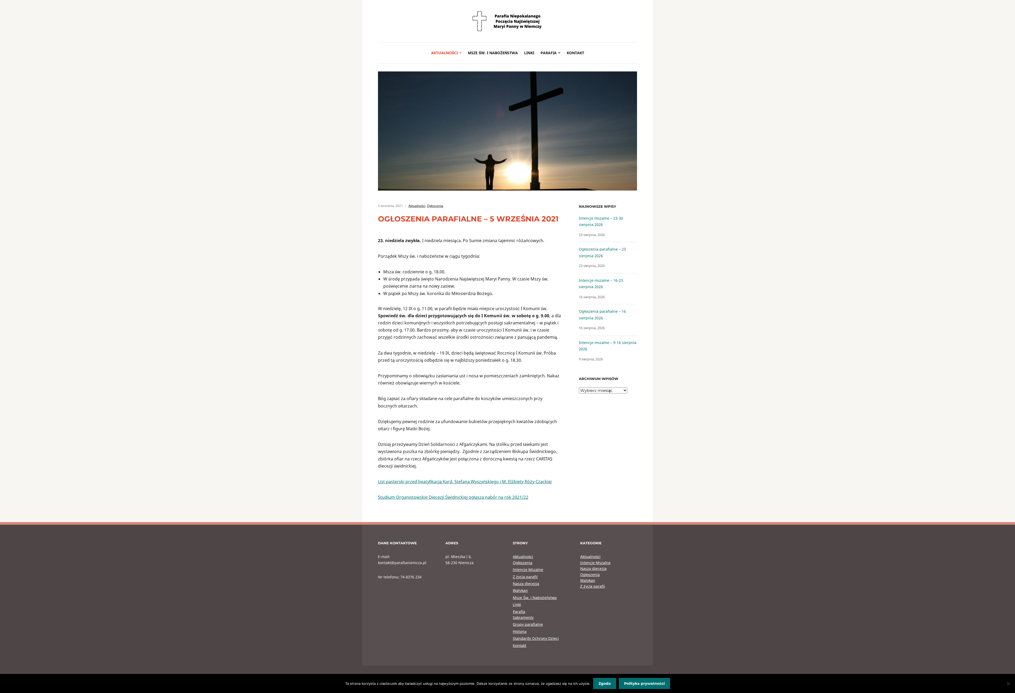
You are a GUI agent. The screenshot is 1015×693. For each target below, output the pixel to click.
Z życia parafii (525, 576)
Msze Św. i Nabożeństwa (493, 52)
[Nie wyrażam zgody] (1008, 683)
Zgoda (604, 683)
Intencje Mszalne (528, 569)
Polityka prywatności (644, 683)
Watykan (520, 590)
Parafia (549, 52)
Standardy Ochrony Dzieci (536, 638)
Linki (529, 52)
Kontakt (575, 52)
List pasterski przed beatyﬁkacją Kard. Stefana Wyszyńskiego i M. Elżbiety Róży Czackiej (465, 481)
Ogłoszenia (435, 205)
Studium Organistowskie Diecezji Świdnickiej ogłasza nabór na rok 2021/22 (453, 497)
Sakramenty (523, 617)
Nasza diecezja (526, 583)
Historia (520, 631)
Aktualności (444, 52)
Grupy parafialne (528, 624)
